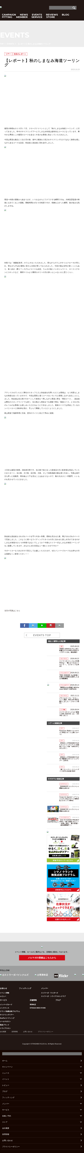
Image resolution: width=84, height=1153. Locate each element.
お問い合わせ (27, 1031)
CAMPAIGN (9, 14)
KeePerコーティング (7, 1018)
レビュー (3, 996)
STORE (50, 17)
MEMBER (22, 17)
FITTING (7, 17)
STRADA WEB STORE (38, 1008)
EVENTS (37, 14)
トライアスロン (5, 1028)
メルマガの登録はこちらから (42, 957)
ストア (4, 1122)
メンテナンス (4, 1008)
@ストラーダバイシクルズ (15, 975)
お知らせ (3, 988)
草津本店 (33, 1004)
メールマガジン (5, 1021)
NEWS (24, 14)
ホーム (4, 1061)
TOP (2, 44)
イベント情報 (4, 993)
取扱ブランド (4, 1025)
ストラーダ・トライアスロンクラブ (53, 996)
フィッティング (25, 988)
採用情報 (15, 1031)
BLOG (65, 14)
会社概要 (3, 1031)
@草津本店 (42, 975)
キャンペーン (7, 1067)
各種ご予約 (6, 1116)
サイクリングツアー (7, 1015)
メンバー (5, 1104)
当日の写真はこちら (12, 611)
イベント (5, 1079)
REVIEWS (52, 14)
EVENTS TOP (42, 635)
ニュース (5, 1073)
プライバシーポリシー (45, 1031)
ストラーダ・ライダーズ (49, 993)
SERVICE (37, 17)
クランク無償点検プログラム (10, 1011)
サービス (5, 1110)
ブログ (58, 1000)
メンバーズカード (6, 1004)
